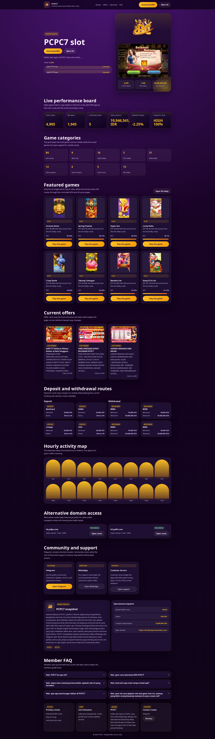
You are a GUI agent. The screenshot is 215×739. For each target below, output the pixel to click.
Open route (97, 533)
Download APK (148, 4)
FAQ (121, 5)
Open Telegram (59, 586)
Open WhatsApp (91, 586)
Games (98, 5)
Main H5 (165, 4)
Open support (124, 589)
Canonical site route (53, 720)
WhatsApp (148, 718)
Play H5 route (51, 717)
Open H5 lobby (162, 191)
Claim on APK (67, 373)
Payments (113, 5)
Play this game (59, 244)
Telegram (146, 714)
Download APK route (54, 714)
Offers (105, 5)
